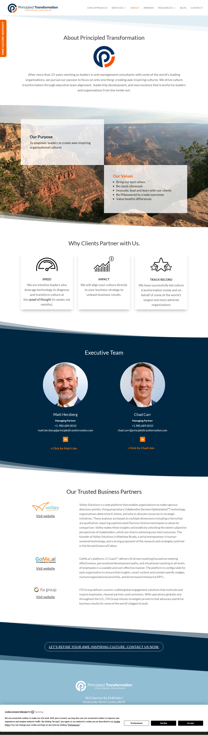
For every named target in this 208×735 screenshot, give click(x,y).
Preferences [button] (73, 725)
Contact (197, 8)
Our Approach (97, 8)
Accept (190, 723)
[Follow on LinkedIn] (65, 439)
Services (117, 8)
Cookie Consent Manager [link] (16, 712)
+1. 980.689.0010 (65, 425)
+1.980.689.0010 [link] (142, 425)
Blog (183, 8)
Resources (165, 8)
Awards (148, 8)
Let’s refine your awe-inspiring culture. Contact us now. (104, 647)
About (135, 8)
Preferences (137, 723)
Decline (163, 723)
